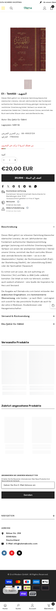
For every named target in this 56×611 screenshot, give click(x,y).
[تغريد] (8, 186)
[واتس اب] (35, 186)
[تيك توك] (19, 553)
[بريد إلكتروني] (30, 186)
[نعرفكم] (19, 186)
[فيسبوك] (2, 186)
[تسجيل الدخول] (44, 8)
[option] (28, 49)
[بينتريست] (13, 186)
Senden (28, 494)
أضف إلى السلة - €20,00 (28, 178)
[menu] (3, 8)
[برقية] (24, 186)
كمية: (3, 154)
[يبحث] (11, 8)
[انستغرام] (4, 553)
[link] (14, 389)
